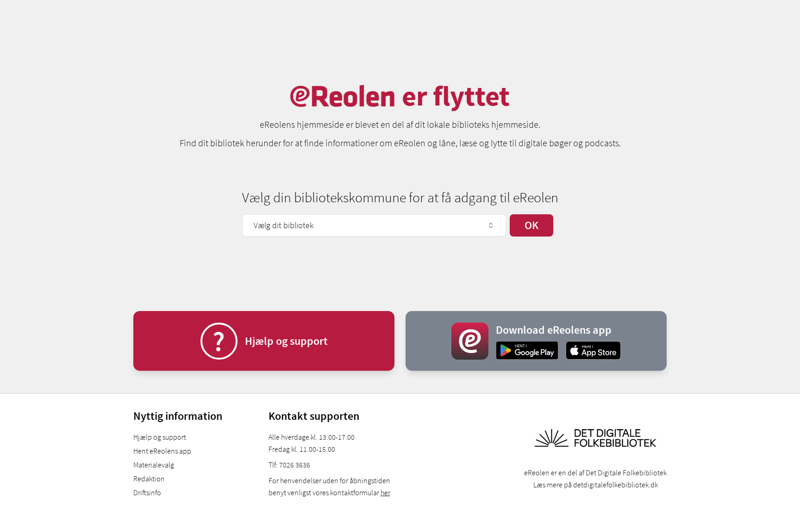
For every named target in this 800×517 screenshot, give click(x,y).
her (385, 492)
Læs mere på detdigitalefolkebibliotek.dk (595, 484)
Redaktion (149, 478)
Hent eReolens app (162, 450)
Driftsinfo (147, 492)
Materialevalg (153, 464)
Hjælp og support (159, 437)
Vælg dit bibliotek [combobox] (283, 225)
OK (531, 225)
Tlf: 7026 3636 (289, 464)
